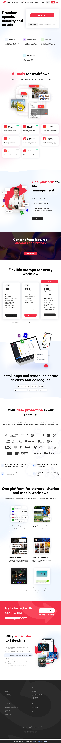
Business (27, 2)
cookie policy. (40, 741)
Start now (37, 218)
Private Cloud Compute (36, 695)
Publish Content (35, 700)
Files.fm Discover (8, 713)
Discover (37, 2)
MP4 (14, 708)
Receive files (33, 24)
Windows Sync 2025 (24, 386)
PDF (11, 708)
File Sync (34, 690)
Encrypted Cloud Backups (37, 694)
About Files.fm (35, 707)
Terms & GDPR (8, 695)
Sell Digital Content (36, 698)
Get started (47, 610)
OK (45, 741)
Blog (33, 711)
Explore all (30, 253)
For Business (7, 694)
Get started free (11, 315)
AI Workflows (34, 691)
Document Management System (38, 693)
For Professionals (8, 693)
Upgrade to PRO (30, 315)
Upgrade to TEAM (50, 315)
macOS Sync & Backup (22, 390)
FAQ (33, 710)
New (53, 2)
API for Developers (36, 708)
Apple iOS (16, 706)
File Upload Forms (35, 697)
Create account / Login (9, 690)
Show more (7, 670)
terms (34, 741)
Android (35, 386)
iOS (42, 386)
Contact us (49, 322)
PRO (22, 2)
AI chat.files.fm (8, 714)
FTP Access (7, 711)
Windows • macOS (14, 707)
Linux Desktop (34, 390)
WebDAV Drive (8, 710)
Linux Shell (43, 390)
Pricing (6, 691)
